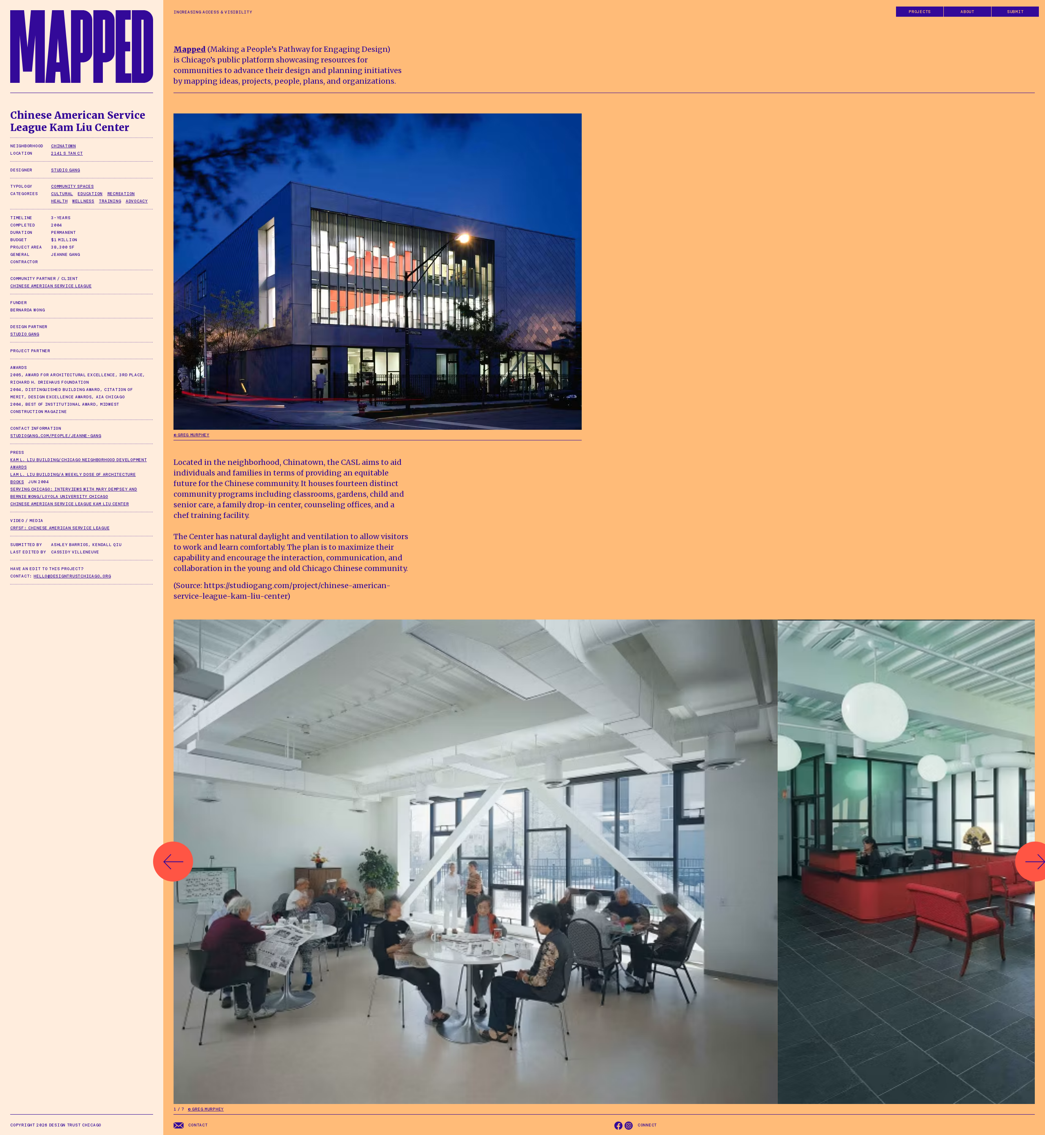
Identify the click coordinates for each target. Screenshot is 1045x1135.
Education (90, 193)
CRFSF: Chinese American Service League (59, 528)
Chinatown (63, 146)
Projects (920, 11)
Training (110, 201)
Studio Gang (65, 170)
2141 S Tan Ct (67, 153)
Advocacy (137, 201)
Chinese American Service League (50, 286)
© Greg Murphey (191, 435)
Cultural (62, 193)
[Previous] (173, 862)
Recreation (121, 193)
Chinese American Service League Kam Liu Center (69, 503)
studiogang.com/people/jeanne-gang (55, 435)
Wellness (83, 201)
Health (59, 201)
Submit (1015, 11)
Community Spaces (72, 186)
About (967, 11)
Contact (197, 1125)
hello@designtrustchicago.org (72, 576)
